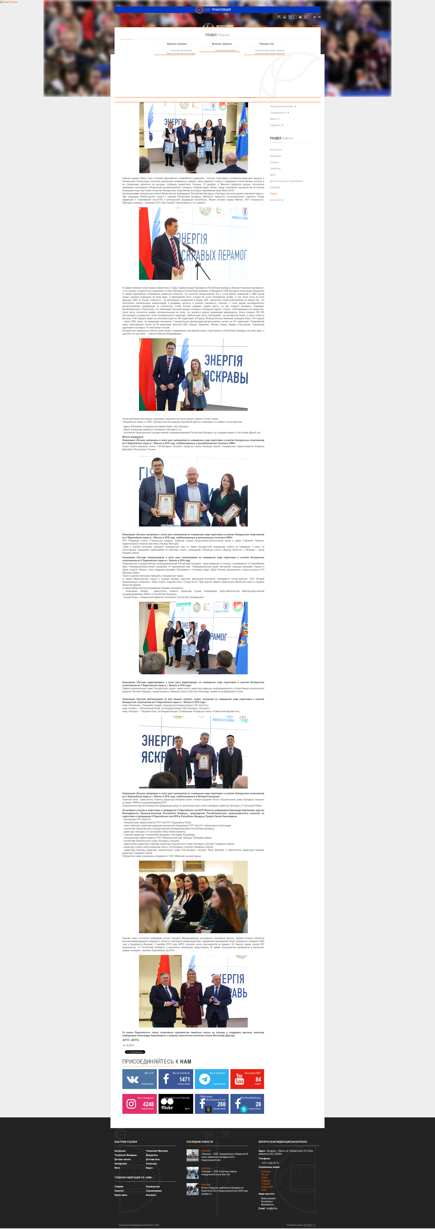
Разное (273, 193)
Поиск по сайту (279, 17)
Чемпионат (275, 168)
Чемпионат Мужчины (157, 1150)
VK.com (264, 1174)
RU (315, 17)
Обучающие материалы (281, 106)
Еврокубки (275, 187)
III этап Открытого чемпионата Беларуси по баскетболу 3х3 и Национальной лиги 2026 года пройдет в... (224, 1190)
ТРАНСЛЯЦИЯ (217, 9)
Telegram (265, 1183)
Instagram (265, 1180)
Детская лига (153, 1159)
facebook (289, 17)
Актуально (120, 1150)
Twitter (264, 1177)
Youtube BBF (267, 1186)
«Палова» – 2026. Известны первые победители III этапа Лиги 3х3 (219, 1173)
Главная (119, 1186)
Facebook (266, 1171)
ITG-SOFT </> (309, 1225)
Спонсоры (151, 1163)
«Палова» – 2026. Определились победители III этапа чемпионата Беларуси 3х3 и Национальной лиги (224, 1156)
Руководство (153, 1186)
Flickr (263, 1189)
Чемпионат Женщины (126, 1155)
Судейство (275, 125)
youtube (300, 17)
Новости (119, 1190)
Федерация (275, 155)
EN (319, 17)
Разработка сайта (294, 1225)
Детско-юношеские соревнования (286, 181)
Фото (117, 1167)
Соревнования (154, 1190)
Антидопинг (121, 1163)
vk (284, 17)
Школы (273, 118)
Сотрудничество (278, 112)
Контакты (151, 1194)
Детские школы (123, 1159)
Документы (152, 1155)
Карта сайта (121, 1194)
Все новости (276, 149)
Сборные (274, 162)
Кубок (272, 174)
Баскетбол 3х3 (277, 199)
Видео (149, 1167)
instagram (305, 17)
